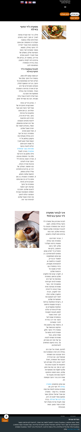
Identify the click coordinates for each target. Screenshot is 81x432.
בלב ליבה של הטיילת (57, 399)
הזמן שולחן (75, 14)
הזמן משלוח (65, 14)
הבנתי (5, 421)
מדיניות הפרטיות (72, 429)
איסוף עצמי (75, 18)
